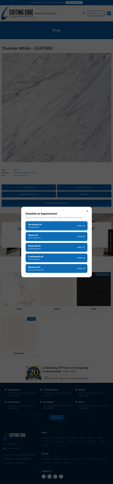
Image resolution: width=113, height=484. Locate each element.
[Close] (87, 211)
